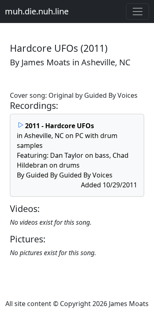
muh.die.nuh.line (37, 11)
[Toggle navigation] (137, 11)
